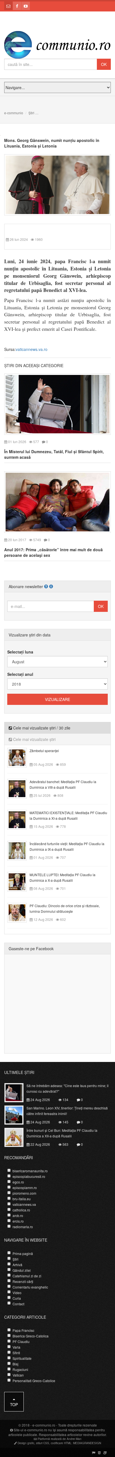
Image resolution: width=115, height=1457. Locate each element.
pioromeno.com (24, 1193)
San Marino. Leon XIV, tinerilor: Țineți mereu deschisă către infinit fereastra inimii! (67, 1111)
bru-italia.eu (22, 1198)
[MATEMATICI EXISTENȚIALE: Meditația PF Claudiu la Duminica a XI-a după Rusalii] (20, 819)
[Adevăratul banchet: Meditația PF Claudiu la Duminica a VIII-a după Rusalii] (20, 788)
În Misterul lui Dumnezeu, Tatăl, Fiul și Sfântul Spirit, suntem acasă (54, 454)
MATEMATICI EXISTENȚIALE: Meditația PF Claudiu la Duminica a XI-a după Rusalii (68, 815)
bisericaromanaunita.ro (30, 1170)
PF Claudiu (21, 1341)
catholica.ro (21, 1210)
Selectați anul (20, 674)
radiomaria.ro (23, 1226)
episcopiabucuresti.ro (29, 1176)
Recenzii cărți (23, 1281)
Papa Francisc (23, 1330)
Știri (31, 112)
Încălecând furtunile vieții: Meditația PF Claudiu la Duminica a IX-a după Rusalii (67, 846)
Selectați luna (20, 652)
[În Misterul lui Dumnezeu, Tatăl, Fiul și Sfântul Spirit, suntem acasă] (57, 403)
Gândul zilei (22, 1270)
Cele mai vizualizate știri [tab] (34, 739)
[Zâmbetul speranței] (20, 757)
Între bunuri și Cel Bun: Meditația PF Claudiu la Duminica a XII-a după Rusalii (62, 1133)
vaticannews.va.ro (31, 349)
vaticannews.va (24, 1204)
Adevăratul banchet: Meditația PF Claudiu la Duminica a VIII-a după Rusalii (63, 784)
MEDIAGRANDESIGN (87, 1443)
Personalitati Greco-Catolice (34, 1380)
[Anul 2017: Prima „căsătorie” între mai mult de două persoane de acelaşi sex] (57, 501)
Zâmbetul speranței (44, 750)
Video (17, 1292)
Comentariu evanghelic (30, 1287)
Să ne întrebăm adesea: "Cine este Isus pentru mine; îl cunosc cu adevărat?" (68, 1088)
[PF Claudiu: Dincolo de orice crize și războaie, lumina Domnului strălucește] (20, 912)
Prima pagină (23, 1253)
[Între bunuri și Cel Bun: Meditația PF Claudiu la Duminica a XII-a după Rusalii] (17, 1137)
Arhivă (17, 1264)
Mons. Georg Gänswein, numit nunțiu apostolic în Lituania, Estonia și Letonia (51, 143)
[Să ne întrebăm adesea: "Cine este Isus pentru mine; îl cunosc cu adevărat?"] (17, 1092)
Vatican (18, 1375)
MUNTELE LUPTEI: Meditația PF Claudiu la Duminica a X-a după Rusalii (62, 877)
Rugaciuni (20, 1369)
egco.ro (18, 1182)
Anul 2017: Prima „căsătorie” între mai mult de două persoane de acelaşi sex (53, 552)
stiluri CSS (42, 1443)
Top (14, 1404)
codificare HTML (61, 1443)
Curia (17, 1298)
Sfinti (16, 1352)
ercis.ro (18, 1221)
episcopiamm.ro (25, 1187)
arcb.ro (18, 1215)
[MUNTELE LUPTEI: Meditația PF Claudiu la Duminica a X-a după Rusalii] (20, 881)
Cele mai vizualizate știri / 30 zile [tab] (41, 728)
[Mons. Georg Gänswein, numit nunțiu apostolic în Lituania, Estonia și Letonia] (57, 184)
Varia (16, 1347)
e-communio (13, 112)
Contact (18, 1303)
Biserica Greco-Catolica (31, 1336)
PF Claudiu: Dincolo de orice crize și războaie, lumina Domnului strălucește (65, 908)
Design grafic (26, 1443)
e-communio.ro (43, 1425)
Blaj (15, 1363)
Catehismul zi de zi (27, 1275)
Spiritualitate (22, 1358)
